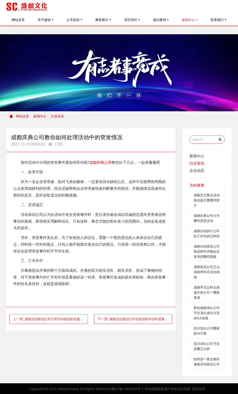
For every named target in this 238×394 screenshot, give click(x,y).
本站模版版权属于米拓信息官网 (167, 389)
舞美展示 (101, 19)
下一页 (135, 319)
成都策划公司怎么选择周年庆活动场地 (207, 272)
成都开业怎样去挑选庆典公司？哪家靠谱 (207, 292)
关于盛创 (44, 19)
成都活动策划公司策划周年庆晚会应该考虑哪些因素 (207, 251)
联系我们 (217, 19)
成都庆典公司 (100, 162)
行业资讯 (57, 116)
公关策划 (72, 19)
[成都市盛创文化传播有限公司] (27, 7)
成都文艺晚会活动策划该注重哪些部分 (207, 200)
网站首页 (18, 19)
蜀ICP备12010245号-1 (127, 389)
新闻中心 (188, 19)
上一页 (49, 319)
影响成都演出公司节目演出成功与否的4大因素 (207, 313)
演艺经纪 (130, 19)
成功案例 (159, 19)
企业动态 (196, 170)
